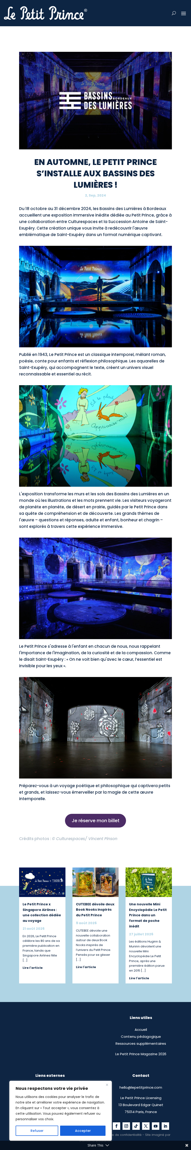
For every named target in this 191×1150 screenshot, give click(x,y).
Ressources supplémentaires (141, 1043)
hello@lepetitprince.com (140, 1087)
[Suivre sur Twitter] (146, 1126)
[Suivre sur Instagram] (126, 1126)
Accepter (83, 1130)
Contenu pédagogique (141, 1036)
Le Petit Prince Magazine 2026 (140, 1053)
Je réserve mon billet (95, 820)
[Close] (107, 1085)
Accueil (141, 1029)
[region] (60, 1111)
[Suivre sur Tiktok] (136, 1126)
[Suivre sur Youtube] (155, 1126)
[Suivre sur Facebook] (116, 1126)
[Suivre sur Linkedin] (165, 1126)
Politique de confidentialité (121, 1135)
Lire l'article (33, 968)
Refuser (37, 1130)
